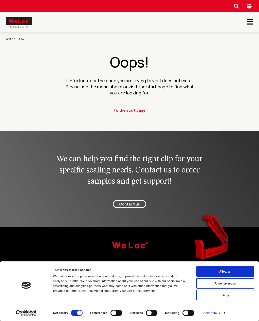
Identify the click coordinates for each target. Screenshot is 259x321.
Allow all (225, 271)
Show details (211, 313)
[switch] (116, 313)
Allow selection (225, 283)
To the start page (129, 110)
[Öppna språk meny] (249, 6)
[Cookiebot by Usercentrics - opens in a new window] (26, 313)
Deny (225, 295)
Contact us (129, 204)
